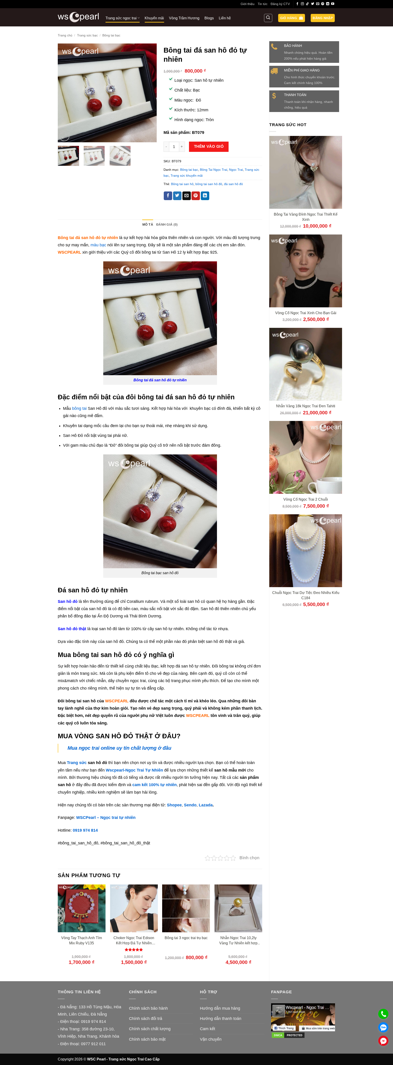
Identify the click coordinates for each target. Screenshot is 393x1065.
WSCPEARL (197, 715)
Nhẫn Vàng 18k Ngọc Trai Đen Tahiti (305, 406)
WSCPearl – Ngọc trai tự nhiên (106, 817)
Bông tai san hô (182, 184)
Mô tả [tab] (147, 224)
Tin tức (262, 4)
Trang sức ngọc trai (121, 18)
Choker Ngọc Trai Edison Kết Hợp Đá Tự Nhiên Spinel (133, 940)
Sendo (190, 805)
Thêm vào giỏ (209, 146)
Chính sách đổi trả (145, 1018)
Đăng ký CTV (280, 4)
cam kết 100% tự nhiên (154, 784)
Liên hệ (225, 18)
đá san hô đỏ (233, 184)
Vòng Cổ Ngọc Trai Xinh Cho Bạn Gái (305, 313)
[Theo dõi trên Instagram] (302, 4)
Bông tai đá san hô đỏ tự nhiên (160, 380)
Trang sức (77, 762)
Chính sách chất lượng (150, 1029)
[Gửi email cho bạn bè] (186, 195)
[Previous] (65, 93)
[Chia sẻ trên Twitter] (177, 195)
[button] (291, 18)
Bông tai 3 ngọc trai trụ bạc (186, 938)
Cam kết (207, 1029)
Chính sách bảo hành (148, 1008)
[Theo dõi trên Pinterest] (322, 4)
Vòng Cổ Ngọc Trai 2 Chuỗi (305, 499)
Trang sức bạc (87, 35)
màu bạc (97, 245)
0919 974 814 (85, 830)
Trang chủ (65, 35)
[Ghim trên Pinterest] (195, 195)
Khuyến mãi (154, 18)
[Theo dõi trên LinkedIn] (327, 4)
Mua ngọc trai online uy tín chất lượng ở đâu (119, 748)
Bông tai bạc (111, 35)
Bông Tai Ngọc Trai (213, 169)
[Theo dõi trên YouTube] (332, 4)
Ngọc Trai (236, 169)
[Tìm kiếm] (268, 18)
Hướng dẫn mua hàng (220, 1008)
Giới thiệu (247, 4)
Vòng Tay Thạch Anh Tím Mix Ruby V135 (81, 940)
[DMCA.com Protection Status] (288, 1035)
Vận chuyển (211, 1039)
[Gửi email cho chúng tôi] (317, 4)
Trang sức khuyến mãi (187, 175)
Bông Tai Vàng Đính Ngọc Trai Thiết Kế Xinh (306, 217)
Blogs (209, 18)
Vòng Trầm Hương (184, 18)
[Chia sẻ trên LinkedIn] (205, 195)
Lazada (206, 805)
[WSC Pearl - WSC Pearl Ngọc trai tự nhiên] (78, 17)
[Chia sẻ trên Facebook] (168, 195)
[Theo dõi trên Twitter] (312, 4)
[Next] (149, 93)
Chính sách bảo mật (147, 1039)
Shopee (174, 805)
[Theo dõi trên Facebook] (297, 4)
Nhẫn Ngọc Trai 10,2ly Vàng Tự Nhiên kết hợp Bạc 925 (238, 940)
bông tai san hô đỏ (208, 184)
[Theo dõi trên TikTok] (307, 4)
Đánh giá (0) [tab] (167, 224)
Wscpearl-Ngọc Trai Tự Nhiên (134, 770)
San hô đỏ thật (72, 629)
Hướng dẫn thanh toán (220, 1018)
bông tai (79, 408)
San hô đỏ (68, 601)
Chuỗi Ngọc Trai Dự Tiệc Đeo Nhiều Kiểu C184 (305, 595)
